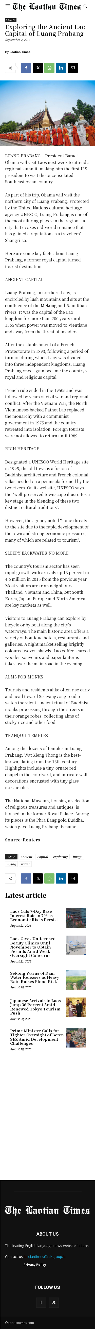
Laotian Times (20, 52)
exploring (60, 856)
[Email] (73, 68)
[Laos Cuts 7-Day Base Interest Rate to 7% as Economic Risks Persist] (76, 918)
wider (25, 864)
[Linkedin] (61, 68)
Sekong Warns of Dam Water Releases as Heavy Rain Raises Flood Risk (34, 977)
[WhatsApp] (49, 68)
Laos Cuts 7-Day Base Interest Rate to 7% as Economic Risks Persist (34, 915)
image (77, 856)
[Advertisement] (47, 1119)
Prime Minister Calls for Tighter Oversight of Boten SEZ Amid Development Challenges (37, 1037)
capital (42, 856)
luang (11, 864)
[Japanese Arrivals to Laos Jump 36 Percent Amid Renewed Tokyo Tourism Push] (76, 1007)
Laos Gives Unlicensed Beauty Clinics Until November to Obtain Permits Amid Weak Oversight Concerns (33, 947)
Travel (10, 20)
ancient (26, 856)
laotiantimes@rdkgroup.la (45, 1256)
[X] (38, 68)
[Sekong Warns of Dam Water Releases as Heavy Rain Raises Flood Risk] (76, 980)
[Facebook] (26, 68)
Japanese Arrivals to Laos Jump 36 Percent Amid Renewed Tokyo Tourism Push (35, 1007)
